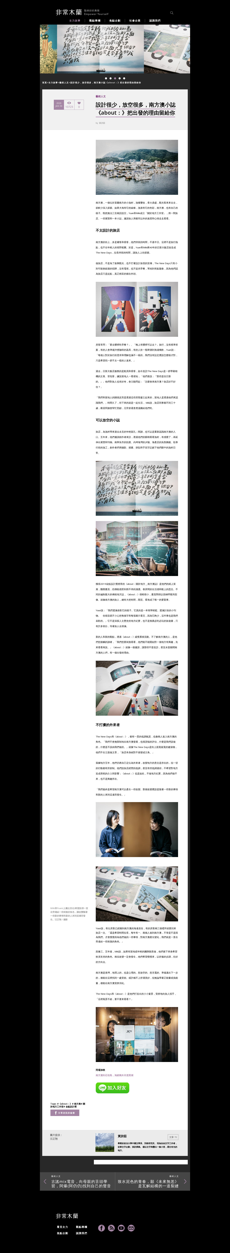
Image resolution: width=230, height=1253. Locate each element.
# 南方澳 (76, 1103)
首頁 (44, 82)
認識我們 (81, 1233)
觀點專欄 (81, 1227)
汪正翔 (54, 1138)
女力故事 (53, 82)
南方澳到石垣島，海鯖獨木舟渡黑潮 (114, 1075)
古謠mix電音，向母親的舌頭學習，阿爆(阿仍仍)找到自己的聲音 (81, 1181)
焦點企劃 (62, 1233)
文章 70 (173, 1137)
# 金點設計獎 (70, 1106)
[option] (83, 49)
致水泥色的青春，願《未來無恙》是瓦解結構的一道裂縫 (148, 1181)
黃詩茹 (102, 122)
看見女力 (62, 1227)
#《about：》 (64, 1103)
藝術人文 (64, 82)
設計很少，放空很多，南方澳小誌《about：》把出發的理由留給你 (105, 82)
